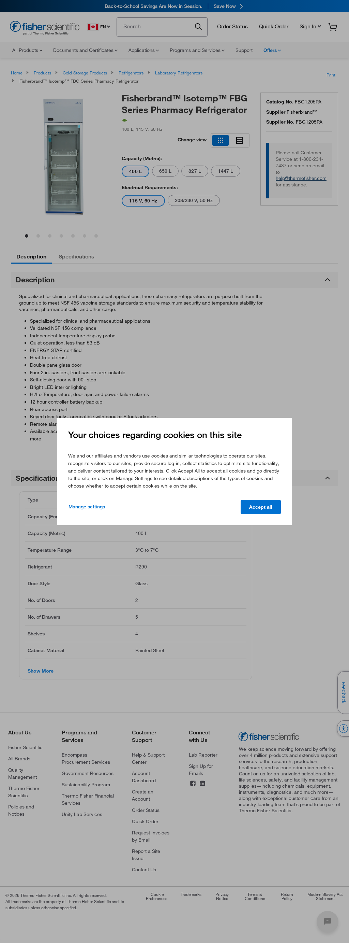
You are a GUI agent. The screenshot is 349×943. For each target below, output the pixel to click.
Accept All (260, 507)
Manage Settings (87, 507)
